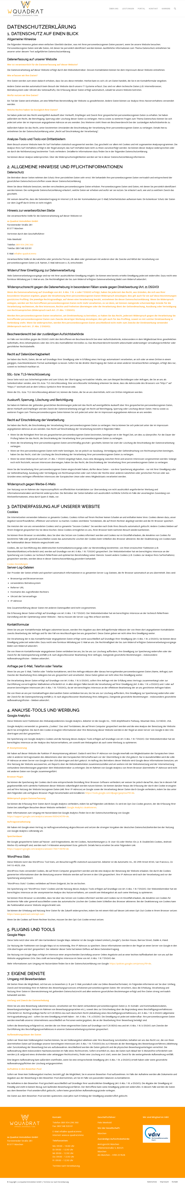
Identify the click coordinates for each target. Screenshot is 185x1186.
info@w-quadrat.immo (25, 253)
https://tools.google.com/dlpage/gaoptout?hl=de (109, 792)
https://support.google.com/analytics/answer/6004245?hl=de (38, 816)
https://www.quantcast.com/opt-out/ (25, 913)
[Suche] (175, 8)
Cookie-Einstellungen (17, 564)
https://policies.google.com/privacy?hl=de (130, 963)
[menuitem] (113, 8)
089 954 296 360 (24, 244)
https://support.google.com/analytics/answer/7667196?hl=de (38, 848)
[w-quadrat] (25, 8)
